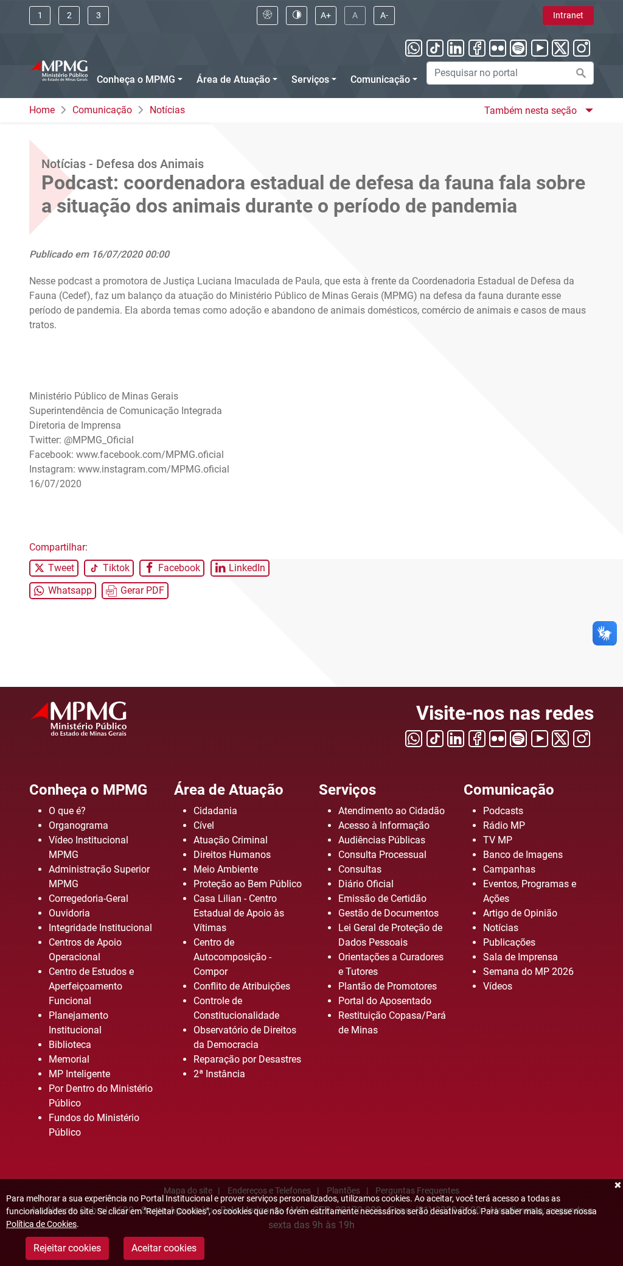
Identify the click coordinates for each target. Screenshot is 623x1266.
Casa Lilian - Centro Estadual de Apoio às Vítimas (238, 913)
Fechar (617, 1185)
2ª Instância (219, 1074)
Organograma (78, 825)
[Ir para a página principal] (58, 69)
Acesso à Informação (384, 825)
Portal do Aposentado (384, 1001)
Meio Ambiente (225, 869)
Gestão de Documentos (388, 913)
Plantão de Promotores (387, 986)
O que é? (67, 811)
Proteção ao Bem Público (247, 884)
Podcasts (503, 811)
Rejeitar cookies (67, 1248)
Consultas (359, 869)
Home (42, 110)
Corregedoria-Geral (88, 898)
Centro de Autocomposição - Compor (232, 957)
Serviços (310, 79)
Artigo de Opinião (520, 913)
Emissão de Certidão (382, 898)
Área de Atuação (233, 79)
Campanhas (509, 869)
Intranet (568, 15)
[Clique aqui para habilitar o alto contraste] (296, 15)
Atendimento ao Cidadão (391, 811)
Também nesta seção (531, 110)
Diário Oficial (366, 884)
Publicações (509, 942)
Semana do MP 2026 (528, 971)
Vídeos (497, 986)
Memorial (69, 1059)
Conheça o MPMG (136, 79)
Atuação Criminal (230, 840)
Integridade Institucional (100, 928)
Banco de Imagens (523, 854)
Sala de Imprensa (520, 957)
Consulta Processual (382, 854)
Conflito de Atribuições (241, 986)
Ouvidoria (69, 913)
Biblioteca (70, 1044)
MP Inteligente (79, 1074)
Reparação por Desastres (247, 1059)
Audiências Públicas (381, 840)
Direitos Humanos (232, 854)
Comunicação (380, 79)
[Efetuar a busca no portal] (581, 73)
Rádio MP (504, 825)
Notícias (167, 110)
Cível (203, 825)
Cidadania (215, 811)
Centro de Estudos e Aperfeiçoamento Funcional (91, 986)
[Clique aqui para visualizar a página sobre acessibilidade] (267, 15)
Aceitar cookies (164, 1248)
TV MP (497, 840)
